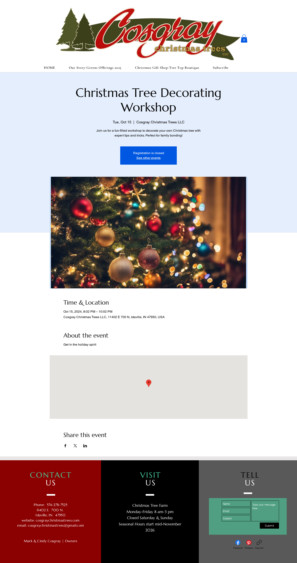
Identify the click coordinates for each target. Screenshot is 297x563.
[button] (244, 38)
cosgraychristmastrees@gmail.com (56, 525)
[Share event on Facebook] (65, 445)
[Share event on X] (75, 445)
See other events (148, 158)
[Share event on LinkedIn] (85, 445)
